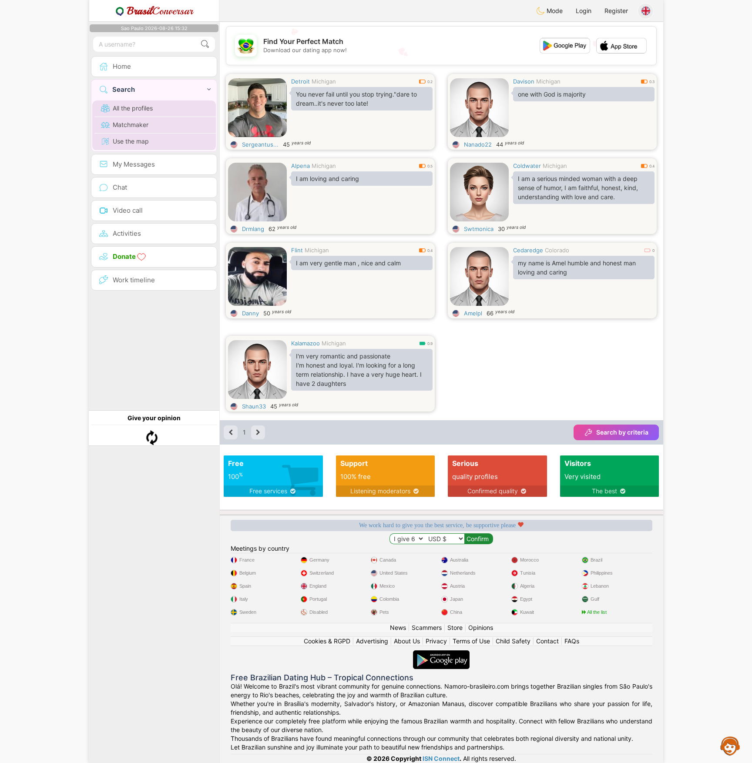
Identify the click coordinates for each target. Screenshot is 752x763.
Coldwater (527, 165)
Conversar (160, 10)
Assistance (730, 745)
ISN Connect (441, 758)
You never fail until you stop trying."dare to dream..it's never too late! (356, 98)
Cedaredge (528, 250)
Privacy (436, 641)
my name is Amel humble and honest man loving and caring (577, 267)
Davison (523, 81)
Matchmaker (130, 124)
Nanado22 (478, 144)
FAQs (571, 641)
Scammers (427, 627)
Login (583, 10)
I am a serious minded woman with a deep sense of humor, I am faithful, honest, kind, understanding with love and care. (578, 188)
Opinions (480, 627)
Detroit (300, 81)
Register (616, 10)
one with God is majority (552, 94)
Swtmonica (479, 228)
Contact (547, 641)
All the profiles (133, 108)
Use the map (131, 141)
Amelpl (473, 313)
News (398, 627)
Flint (297, 250)
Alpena (300, 165)
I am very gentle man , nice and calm (348, 263)
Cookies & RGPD (327, 641)
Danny (250, 313)
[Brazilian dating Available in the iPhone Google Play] (441, 654)
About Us (407, 641)
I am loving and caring (327, 178)
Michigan (324, 81)
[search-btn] (205, 44)
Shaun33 (254, 406)
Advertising (372, 641)
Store (455, 627)
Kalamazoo (305, 343)
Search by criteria (622, 432)
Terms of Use (471, 641)
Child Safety (513, 641)
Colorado (557, 250)
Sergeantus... (260, 144)
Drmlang (253, 228)
